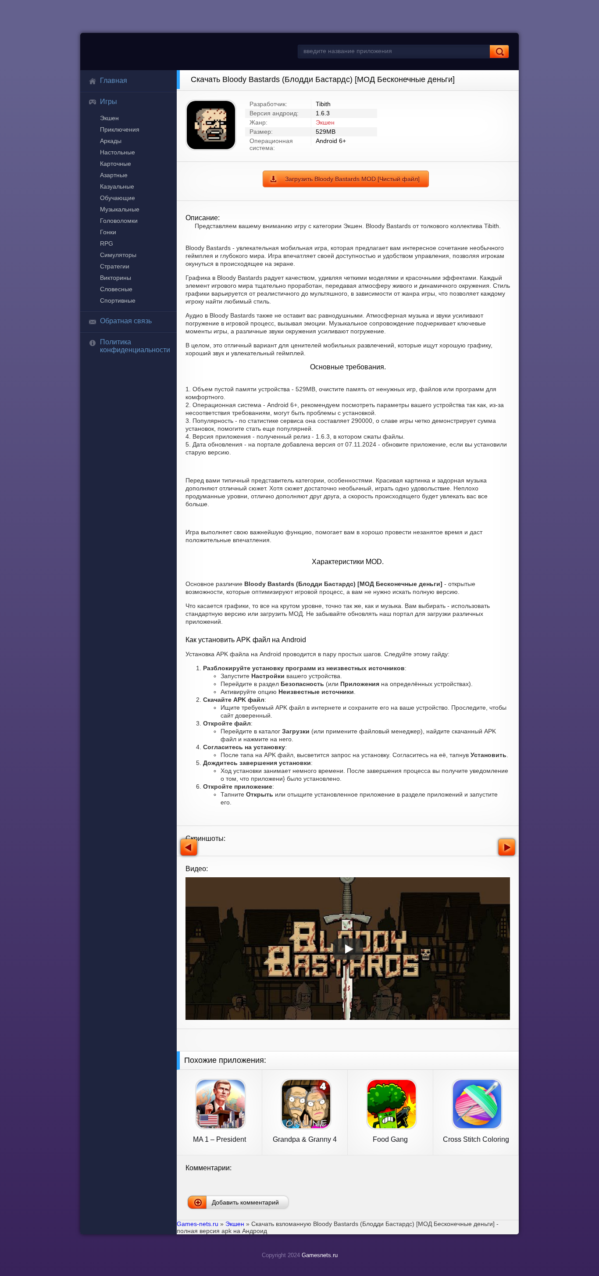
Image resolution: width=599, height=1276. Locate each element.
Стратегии (114, 266)
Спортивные (117, 300)
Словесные (116, 289)
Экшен (109, 118)
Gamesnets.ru (320, 1255)
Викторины (115, 277)
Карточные (115, 163)
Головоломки (119, 220)
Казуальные (117, 186)
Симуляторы (118, 254)
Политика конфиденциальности (135, 346)
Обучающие (117, 197)
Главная (113, 80)
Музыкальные (119, 209)
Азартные (114, 175)
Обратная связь (126, 321)
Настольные (117, 152)
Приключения (119, 129)
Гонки (108, 232)
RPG (106, 243)
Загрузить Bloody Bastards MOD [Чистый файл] (352, 178)
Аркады (110, 140)
